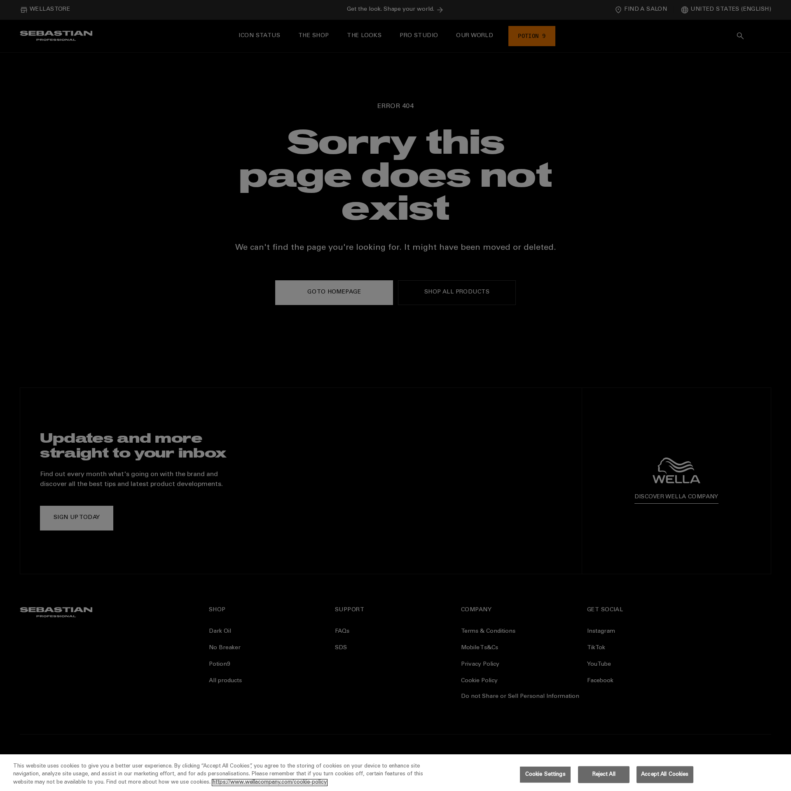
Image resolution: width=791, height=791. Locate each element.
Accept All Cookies (664, 774)
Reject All (603, 774)
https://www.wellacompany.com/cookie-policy (270, 782)
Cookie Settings (545, 774)
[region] (395, 772)
